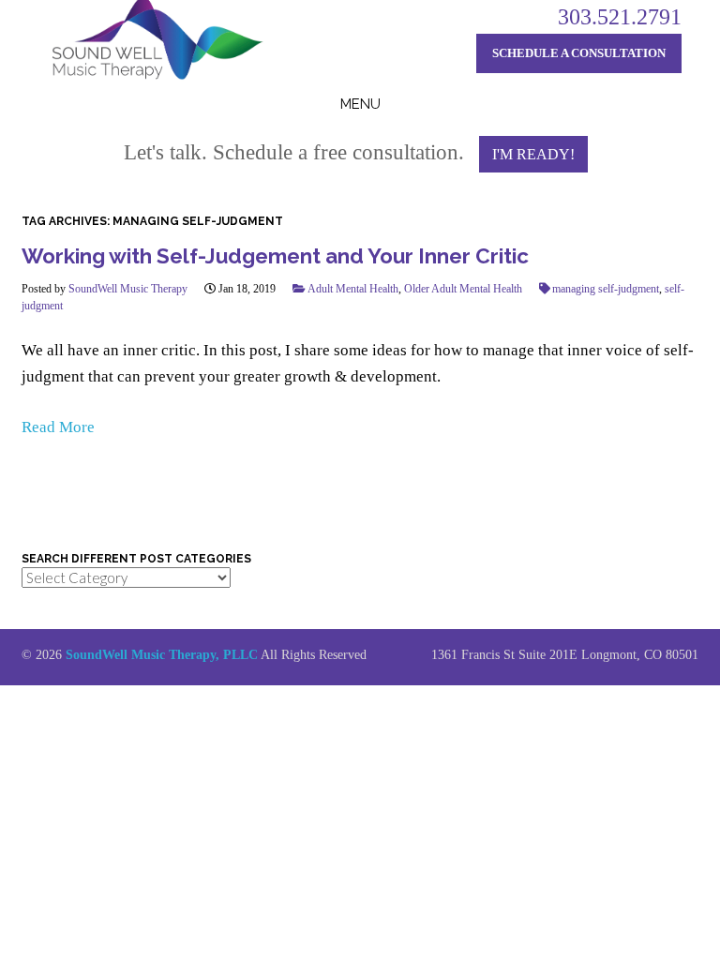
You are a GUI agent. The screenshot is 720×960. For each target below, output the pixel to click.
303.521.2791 (620, 17)
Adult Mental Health (353, 288)
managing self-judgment (605, 288)
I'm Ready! (533, 154)
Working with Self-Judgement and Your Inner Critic (275, 256)
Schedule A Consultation (579, 53)
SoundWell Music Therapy (128, 288)
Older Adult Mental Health (463, 288)
